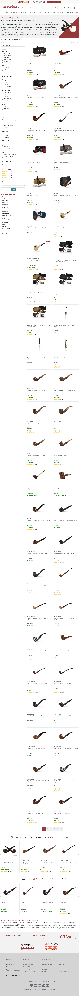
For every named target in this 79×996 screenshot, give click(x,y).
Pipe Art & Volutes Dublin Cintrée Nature (64, 390)
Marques (64, 12)
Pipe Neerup (5, 217)
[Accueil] (1, 39)
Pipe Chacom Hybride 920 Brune (10, 904)
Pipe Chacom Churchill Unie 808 (29, 904)
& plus (10, 171)
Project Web (51, 989)
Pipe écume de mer (7, 232)
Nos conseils (44, 969)
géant (6, 143)
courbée (7, 135)
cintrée (6, 133)
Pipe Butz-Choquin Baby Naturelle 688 (37, 553)
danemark (7, 98)
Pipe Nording (5, 219)
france (6, 100)
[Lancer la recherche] (56, 7)
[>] (78, 854)
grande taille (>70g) (10, 154)
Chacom (7, 57)
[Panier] (74, 8)
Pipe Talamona (6, 228)
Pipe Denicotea (6, 206)
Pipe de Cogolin (6, 204)
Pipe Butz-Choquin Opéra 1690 (62, 813)
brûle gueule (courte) (10, 120)
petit (6, 146)
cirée (6, 110)
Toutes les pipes (16, 39)
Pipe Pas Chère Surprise (7, 862)
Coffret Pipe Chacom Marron (61, 162)
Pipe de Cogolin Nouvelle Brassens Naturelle (66, 97)
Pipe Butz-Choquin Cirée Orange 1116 (37, 683)
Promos (76, 12)
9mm (6, 71)
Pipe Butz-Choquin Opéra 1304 (35, 813)
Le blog (42, 966)
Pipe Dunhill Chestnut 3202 (47, 904)
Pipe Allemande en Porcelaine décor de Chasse (64, 326)
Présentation (61, 964)
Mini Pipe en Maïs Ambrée (61, 227)
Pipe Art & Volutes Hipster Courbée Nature (65, 423)
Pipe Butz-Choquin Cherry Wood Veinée (64, 650)
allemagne (7, 92)
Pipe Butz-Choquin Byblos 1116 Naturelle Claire (64, 619)
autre (6, 80)
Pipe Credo (5, 202)
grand (6, 122)
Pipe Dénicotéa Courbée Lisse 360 (68, 904)
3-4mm (6, 67)
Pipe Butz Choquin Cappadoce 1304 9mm (38, 520)
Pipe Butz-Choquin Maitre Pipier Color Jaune (39, 781)
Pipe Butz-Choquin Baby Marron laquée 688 (65, 520)
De (2, 183)
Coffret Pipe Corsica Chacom (35, 195)
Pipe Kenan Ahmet (7, 215)
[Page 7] (61, 829)
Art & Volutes (8, 53)
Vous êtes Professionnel (64, 971)
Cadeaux (59, 12)
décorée (6, 112)
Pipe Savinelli (5, 226)
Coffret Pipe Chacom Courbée (35, 97)
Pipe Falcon (5, 211)
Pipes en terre (5, 233)
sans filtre (7, 73)
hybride (6, 124)
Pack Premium (62, 969)
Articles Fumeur (5, 12)
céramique (7, 108)
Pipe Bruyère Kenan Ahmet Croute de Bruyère (37, 488)
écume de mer (8, 114)
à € (12, 183)
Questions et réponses (46, 964)
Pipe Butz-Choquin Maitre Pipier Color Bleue (66, 748)
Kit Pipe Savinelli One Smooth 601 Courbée (38, 227)
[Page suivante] (58, 829)
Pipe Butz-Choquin (7, 198)
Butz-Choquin (8, 55)
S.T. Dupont (34, 12)
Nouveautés (70, 12)
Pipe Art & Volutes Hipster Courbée (36, 423)
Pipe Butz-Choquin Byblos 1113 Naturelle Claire (38, 619)
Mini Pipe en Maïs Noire (33, 260)
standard (7, 127)
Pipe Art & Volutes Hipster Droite (36, 455)
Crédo (6, 61)
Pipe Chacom (5, 200)
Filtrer (13, 189)
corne (6, 84)
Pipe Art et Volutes (7, 197)
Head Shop (12, 12)
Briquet (18, 12)
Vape (40, 12)
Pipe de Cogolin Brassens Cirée (62, 65)
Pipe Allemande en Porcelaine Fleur (36, 358)
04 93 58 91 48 (10, 964)
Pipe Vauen (5, 230)
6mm (6, 69)
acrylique (7, 78)
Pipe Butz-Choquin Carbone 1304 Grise (37, 650)
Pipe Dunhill (5, 208)
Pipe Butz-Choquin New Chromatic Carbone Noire (65, 781)
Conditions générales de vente (49, 981)
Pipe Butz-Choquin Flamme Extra (36, 748)
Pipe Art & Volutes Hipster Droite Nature (64, 455)
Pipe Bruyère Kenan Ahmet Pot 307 (63, 488)
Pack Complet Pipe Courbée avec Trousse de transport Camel (39, 293)
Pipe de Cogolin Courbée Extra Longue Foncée (64, 130)
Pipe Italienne (5, 213)
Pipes (5, 39)
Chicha (47, 12)
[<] (1, 854)
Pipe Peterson (5, 222)
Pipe (30, 12)
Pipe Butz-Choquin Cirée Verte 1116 (63, 683)
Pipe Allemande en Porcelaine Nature (64, 358)
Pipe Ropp (4, 224)
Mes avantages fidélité (29, 969)
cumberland (7, 86)
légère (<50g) (8, 156)
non (6, 163)
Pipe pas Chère (6, 220)
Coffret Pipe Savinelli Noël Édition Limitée (65, 195)
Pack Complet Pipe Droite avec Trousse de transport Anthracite (65, 293)
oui (5, 165)
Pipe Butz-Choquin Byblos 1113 (62, 585)
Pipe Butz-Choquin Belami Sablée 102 (64, 553)
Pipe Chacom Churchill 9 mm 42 (36, 130)
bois (5, 82)
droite (6, 137)
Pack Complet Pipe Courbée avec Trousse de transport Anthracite (66, 261)
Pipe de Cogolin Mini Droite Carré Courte (28, 863)
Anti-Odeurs (52, 12)
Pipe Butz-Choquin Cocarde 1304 (36, 716)
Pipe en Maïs (5, 209)
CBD (43, 12)
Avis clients (43, 971)
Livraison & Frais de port (29, 971)
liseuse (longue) (9, 125)
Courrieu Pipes (8, 59)
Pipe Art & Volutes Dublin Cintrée (36, 390)
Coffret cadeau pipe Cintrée (34, 162)
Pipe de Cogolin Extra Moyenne (68, 862)
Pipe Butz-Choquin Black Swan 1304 (37, 585)
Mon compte (26, 966)
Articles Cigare (24, 12)
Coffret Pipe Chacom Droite (34, 65)
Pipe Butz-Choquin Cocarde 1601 (62, 716)
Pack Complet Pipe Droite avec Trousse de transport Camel (38, 326)
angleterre (7, 94)
